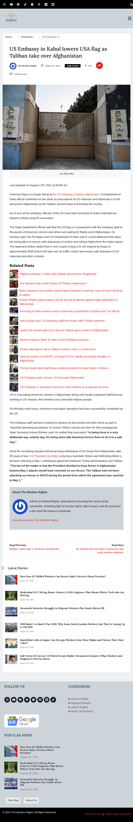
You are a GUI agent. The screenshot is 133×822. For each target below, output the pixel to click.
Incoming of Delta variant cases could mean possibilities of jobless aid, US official (70, 311)
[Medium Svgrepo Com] (45, 4)
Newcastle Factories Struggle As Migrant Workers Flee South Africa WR (62, 608)
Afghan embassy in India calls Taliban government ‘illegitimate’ (58, 273)
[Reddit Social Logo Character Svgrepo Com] (39, 4)
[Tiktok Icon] (25, 4)
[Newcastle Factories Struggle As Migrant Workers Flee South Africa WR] (11, 611)
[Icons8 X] (32, 4)
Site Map (13, 800)
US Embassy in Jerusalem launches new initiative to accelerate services (64, 387)
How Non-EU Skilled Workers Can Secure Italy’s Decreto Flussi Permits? (63, 576)
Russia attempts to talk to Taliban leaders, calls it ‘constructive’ (58, 349)
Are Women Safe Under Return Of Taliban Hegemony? (53, 283)
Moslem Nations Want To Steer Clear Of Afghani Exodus (54, 339)
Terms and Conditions (117, 813)
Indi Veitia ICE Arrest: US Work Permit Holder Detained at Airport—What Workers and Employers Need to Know (71, 657)
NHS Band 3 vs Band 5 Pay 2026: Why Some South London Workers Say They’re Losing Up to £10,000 (72, 626)
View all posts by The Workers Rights (35, 520)
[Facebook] (18, 4)
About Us (31, 800)
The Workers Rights (27, 66)
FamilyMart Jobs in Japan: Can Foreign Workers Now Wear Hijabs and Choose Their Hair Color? (72, 641)
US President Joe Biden (44, 456)
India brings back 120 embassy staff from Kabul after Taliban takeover (62, 320)
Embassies (27, 36)
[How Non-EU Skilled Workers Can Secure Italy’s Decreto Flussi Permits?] (11, 580)
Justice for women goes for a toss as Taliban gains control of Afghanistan (64, 330)
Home (8, 36)
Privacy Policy (93, 813)
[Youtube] (11, 4)
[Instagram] (4, 4)
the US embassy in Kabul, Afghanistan (76, 194)
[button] (129, 18)
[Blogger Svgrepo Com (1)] (52, 4)
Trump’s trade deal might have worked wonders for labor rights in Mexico (64, 368)
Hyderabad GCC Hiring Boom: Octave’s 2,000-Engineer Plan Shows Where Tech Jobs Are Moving (72, 594)
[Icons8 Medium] (27, 700)
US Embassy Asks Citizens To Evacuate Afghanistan (52, 377)
